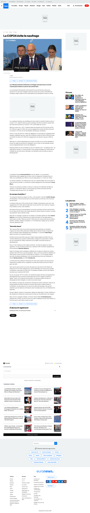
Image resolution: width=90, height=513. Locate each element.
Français (4, 1)
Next (43, 5)
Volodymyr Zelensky (38, 462)
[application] (32, 55)
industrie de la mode (55, 458)
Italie (31, 458)
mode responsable (51, 462)
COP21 (13, 315)
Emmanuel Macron (41, 458)
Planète (54, 5)
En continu (14, 5)
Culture (49, 5)
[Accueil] (3, 32)
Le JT (23, 480)
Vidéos (11, 494)
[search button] (46, 2)
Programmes (13, 496)
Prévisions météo (26, 482)
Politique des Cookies (39, 486)
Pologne (15, 32)
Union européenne (47, 455)
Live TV (23, 479)
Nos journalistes (13, 498)
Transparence (37, 491)
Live (87, 5)
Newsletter (50, 485)
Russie (37, 455)
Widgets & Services (26, 494)
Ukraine (57, 452)
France (30, 455)
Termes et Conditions (39, 484)
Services (24, 476)
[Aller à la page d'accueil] (5, 5)
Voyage (39, 5)
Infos (7, 32)
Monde (26, 5)
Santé (59, 5)
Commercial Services (38, 482)
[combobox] (53, 2)
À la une (69, 92)
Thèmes (12, 476)
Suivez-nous (25, 486)
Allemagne (58, 455)
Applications (24, 488)
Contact (35, 493)
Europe (21, 5)
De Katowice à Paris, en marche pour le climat (20, 310)
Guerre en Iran (34, 452)
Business (32, 5)
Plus (35, 476)
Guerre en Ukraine (46, 452)
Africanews (24, 496)
